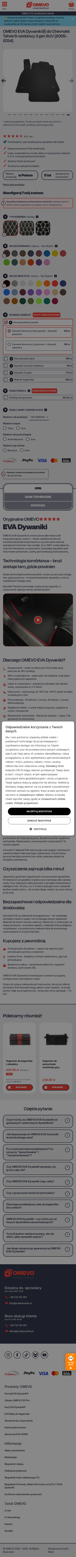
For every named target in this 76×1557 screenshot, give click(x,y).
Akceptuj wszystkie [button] (39, 811)
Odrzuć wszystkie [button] (39, 820)
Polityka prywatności (26, 803)
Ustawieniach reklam (31, 795)
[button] (38, 829)
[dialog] (38, 778)
